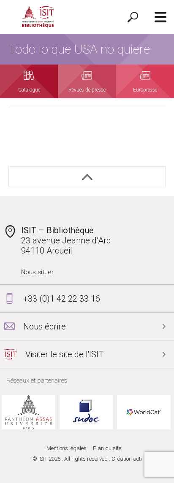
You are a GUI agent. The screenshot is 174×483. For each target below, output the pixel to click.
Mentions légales (66, 448)
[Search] (133, 17)
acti (137, 459)
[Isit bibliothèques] (38, 17)
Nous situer (37, 272)
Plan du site (107, 448)
